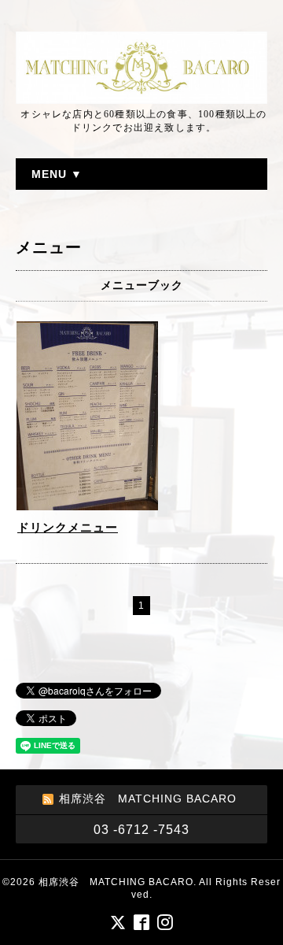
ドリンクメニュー (67, 527)
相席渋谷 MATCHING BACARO (116, 882)
